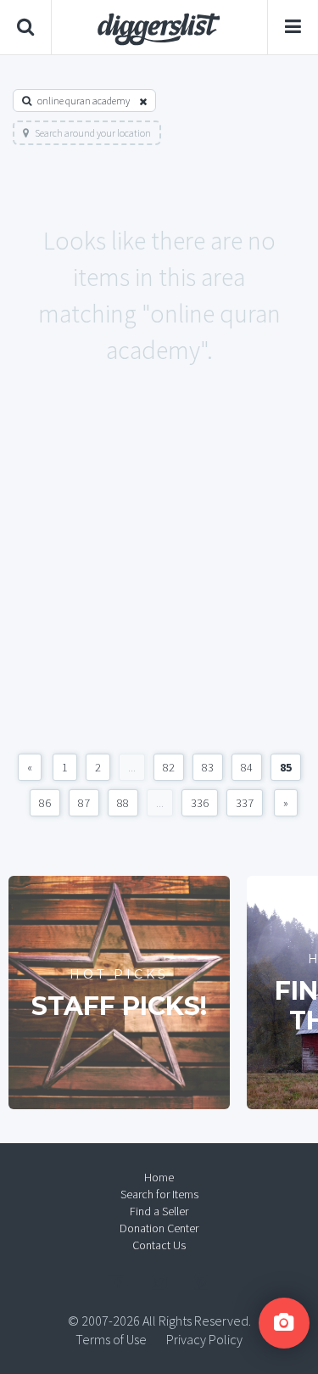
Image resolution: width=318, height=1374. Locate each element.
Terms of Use (111, 1339)
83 (208, 767)
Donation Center (159, 1228)
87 (84, 802)
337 (245, 802)
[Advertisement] (159, 577)
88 (123, 802)
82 (169, 767)
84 (247, 767)
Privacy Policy (204, 1339)
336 (200, 802)
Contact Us (159, 1245)
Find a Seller (159, 1211)
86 (45, 802)
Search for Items (159, 1194)
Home (159, 1177)
